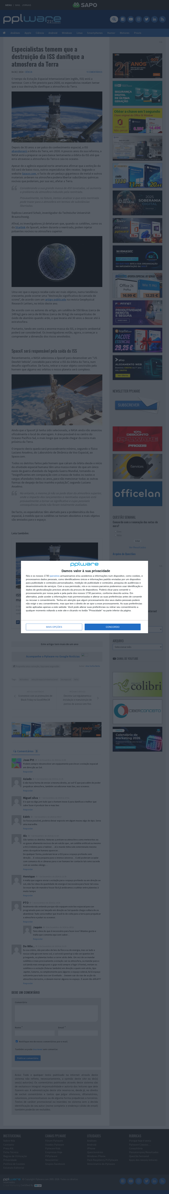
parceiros (55, 576)
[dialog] (84, 597)
